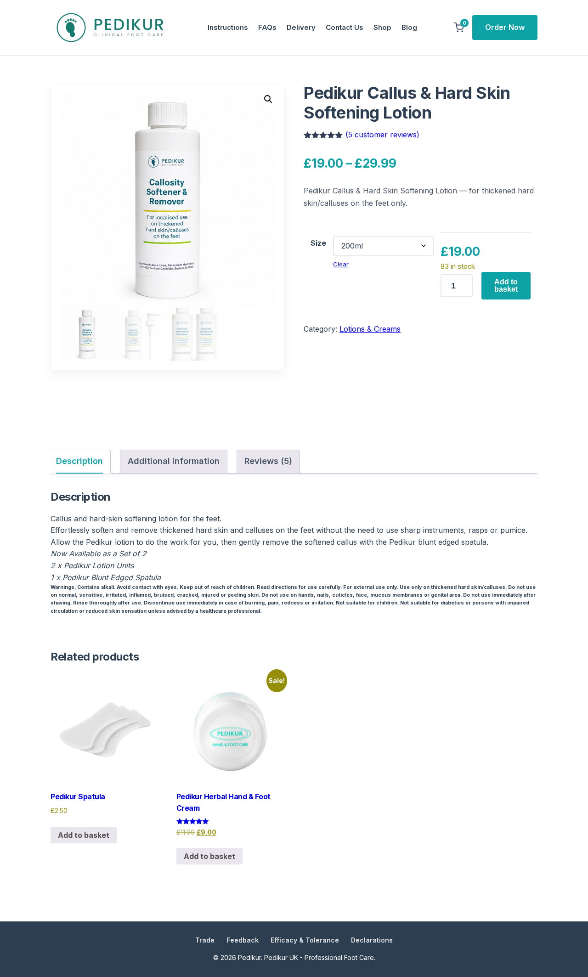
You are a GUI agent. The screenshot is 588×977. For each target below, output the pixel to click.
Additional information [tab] (174, 461)
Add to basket (506, 285)
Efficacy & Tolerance (305, 940)
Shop (382, 27)
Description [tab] (79, 461)
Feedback (242, 940)
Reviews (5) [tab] (268, 461)
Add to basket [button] (83, 835)
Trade (205, 940)
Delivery (301, 27)
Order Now (505, 27)
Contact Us (344, 27)
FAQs (267, 27)
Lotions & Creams (370, 328)
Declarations (372, 940)
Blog (409, 27)
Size (318, 243)
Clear (341, 264)
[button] (268, 99)
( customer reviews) (382, 134)
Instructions (228, 27)
